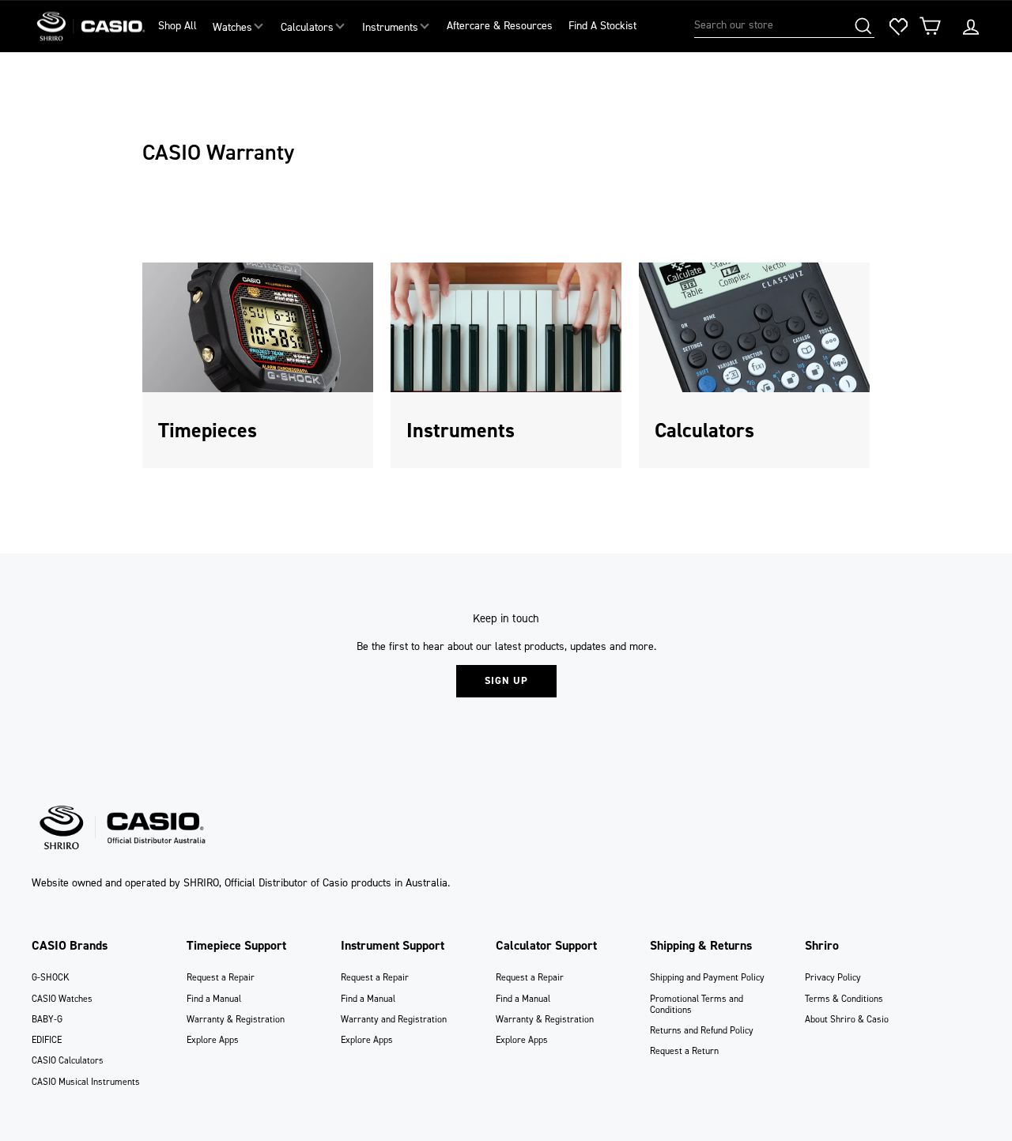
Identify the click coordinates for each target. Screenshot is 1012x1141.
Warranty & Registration (236, 1019)
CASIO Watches (62, 998)
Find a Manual (214, 998)
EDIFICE (47, 1039)
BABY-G (47, 1019)
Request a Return (684, 1051)
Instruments (390, 27)
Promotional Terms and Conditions (696, 1004)
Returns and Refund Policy (701, 1030)
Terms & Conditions (844, 998)
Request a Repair (221, 977)
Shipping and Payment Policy (707, 977)
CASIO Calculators (68, 1060)
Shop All (177, 25)
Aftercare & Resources (500, 25)
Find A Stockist (602, 25)
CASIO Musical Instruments (86, 1081)
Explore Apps (213, 1039)
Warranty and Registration (394, 1019)
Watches (232, 27)
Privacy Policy (833, 977)
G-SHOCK (51, 977)
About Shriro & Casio (847, 1019)
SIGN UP (506, 680)
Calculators (307, 27)
